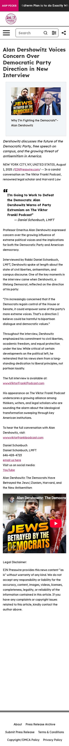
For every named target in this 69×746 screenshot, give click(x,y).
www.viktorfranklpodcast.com (23, 437)
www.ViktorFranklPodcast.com (23, 383)
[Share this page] (63, 32)
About (18, 724)
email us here (12, 460)
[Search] (45, 33)
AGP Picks (9, 5)
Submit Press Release (19, 732)
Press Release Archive (40, 724)
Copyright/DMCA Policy (23, 740)
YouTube (9, 470)
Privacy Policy (52, 740)
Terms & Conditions (51, 732)
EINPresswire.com (27, 169)
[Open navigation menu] (6, 32)
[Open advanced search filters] (54, 33)
